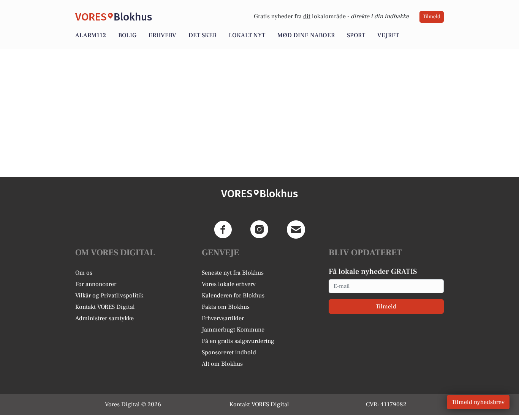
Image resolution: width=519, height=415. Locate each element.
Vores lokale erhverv (229, 284)
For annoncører (95, 284)
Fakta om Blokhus (226, 307)
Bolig (127, 35)
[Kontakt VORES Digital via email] (296, 229)
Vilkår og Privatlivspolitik (109, 295)
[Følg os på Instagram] (259, 229)
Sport (356, 35)
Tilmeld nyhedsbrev (478, 402)
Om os (83, 273)
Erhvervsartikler (223, 318)
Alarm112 (90, 35)
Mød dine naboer (306, 35)
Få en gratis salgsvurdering (238, 341)
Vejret (388, 35)
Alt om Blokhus (222, 364)
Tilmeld (431, 16)
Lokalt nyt (247, 35)
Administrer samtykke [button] (104, 318)
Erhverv (162, 35)
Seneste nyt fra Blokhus (233, 273)
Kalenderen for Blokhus (233, 295)
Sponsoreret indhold (229, 352)
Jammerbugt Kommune (233, 329)
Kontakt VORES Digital (105, 307)
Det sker (202, 35)
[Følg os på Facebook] (223, 229)
